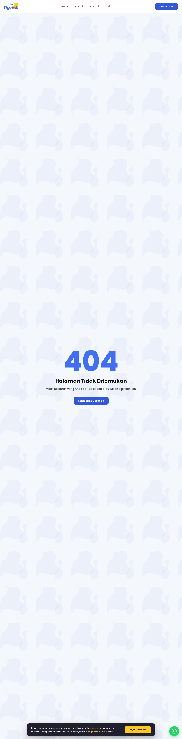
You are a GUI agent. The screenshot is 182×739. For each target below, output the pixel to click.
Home (64, 6)
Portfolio (95, 6)
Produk (79, 6)
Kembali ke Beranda (91, 400)
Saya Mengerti (137, 729)
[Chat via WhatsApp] (174, 731)
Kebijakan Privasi (96, 731)
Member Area (166, 6)
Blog (110, 6)
